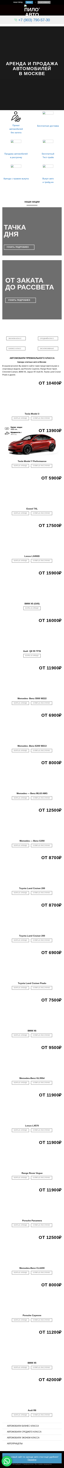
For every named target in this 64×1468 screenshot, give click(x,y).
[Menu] (3, 10)
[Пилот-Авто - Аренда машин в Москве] (32, 10)
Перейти (32, 1459)
